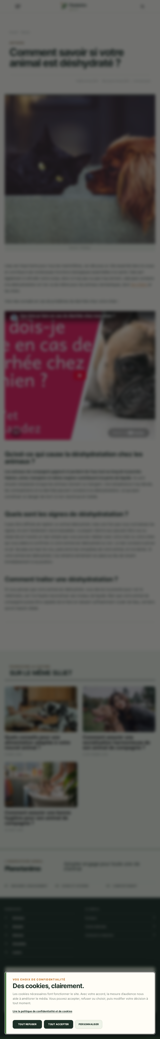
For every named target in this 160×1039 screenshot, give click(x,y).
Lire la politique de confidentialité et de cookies (42, 1011)
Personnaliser (89, 1024)
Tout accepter (58, 1024)
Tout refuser (27, 1024)
